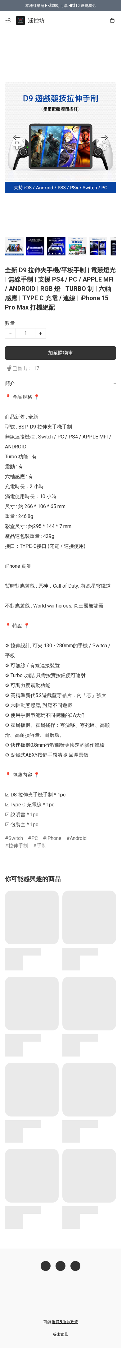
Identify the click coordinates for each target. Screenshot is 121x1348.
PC (34, 838)
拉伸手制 (18, 846)
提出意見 (60, 1334)
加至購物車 (60, 353)
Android (78, 838)
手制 (42, 846)
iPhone (53, 838)
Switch (15, 838)
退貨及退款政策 (65, 1322)
